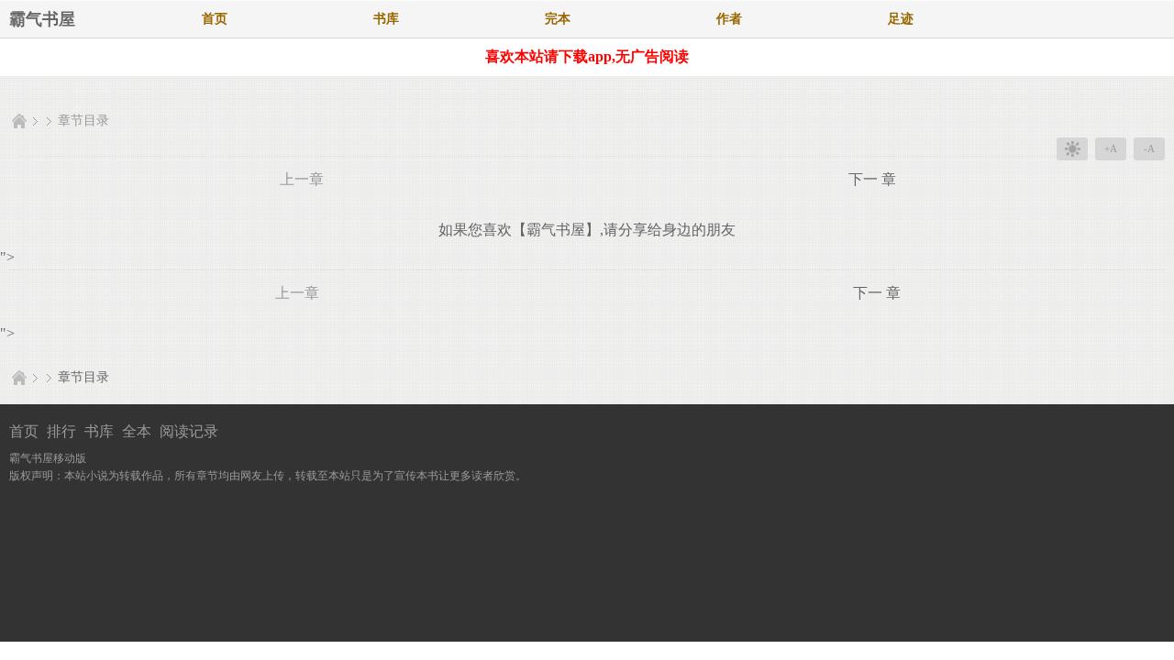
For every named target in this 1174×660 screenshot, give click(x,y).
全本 (136, 431)
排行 (61, 431)
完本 (557, 19)
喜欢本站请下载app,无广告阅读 (587, 56)
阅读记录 (189, 431)
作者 (729, 19)
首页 (214, 19)
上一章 (302, 179)
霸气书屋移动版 (47, 458)
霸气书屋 (42, 19)
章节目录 (83, 120)
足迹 (901, 19)
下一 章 (872, 179)
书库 (386, 19)
